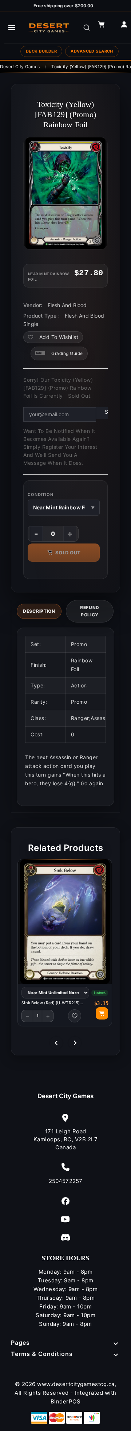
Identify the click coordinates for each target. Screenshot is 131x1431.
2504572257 (65, 1181)
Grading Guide (67, 353)
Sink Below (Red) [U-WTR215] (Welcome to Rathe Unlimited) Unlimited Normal (50, 1003)
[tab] (39, 611)
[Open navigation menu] (11, 27)
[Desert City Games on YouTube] (65, 1219)
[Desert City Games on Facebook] (65, 1201)
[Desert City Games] (49, 27)
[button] (105, 27)
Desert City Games (65, 1096)
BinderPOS (66, 1401)
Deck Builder (41, 51)
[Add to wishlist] (74, 1015)
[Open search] (86, 27)
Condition (40, 494)
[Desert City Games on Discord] (65, 1237)
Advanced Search (92, 51)
